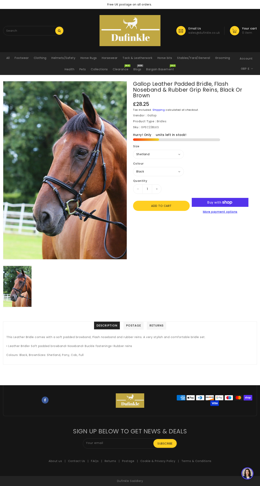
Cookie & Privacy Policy (158, 461)
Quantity (140, 180)
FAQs (95, 461)
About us (55, 461)
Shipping (159, 110)
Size (136, 146)
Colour (138, 163)
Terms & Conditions (196, 461)
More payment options (220, 212)
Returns (110, 461)
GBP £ (245, 69)
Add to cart (161, 206)
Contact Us (76, 461)
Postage (128, 461)
